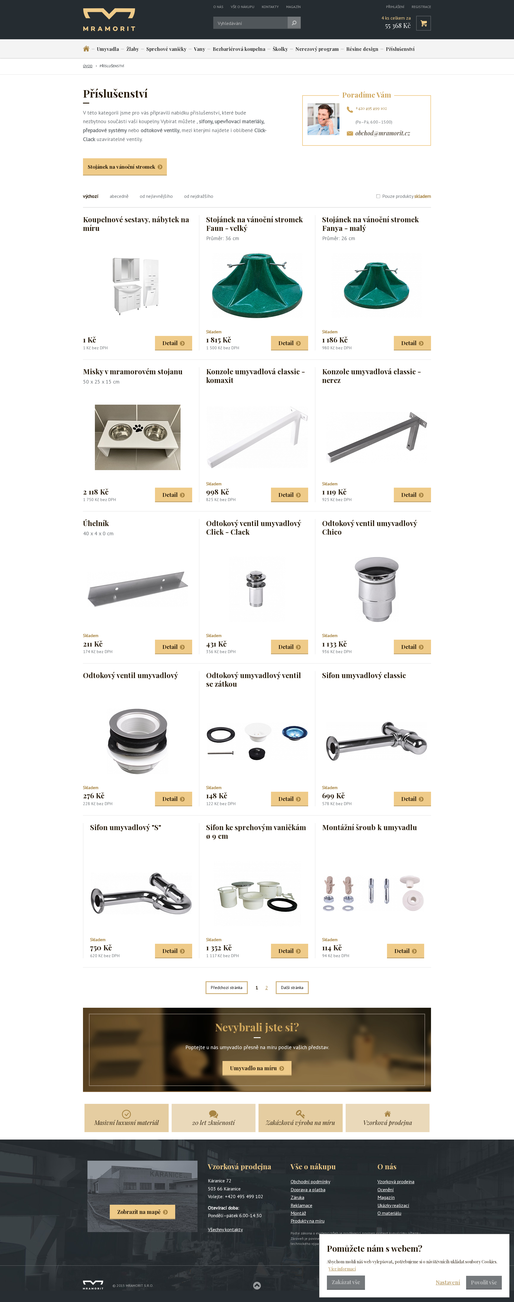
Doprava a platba (308, 1190)
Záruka (297, 1197)
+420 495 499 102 (371, 108)
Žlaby (132, 49)
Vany (199, 49)
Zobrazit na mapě (139, 1211)
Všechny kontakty (225, 1229)
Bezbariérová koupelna (239, 49)
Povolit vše (484, 1282)
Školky (280, 49)
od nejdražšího (198, 196)
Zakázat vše (346, 1282)
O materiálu (389, 1213)
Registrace (421, 6)
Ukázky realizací (393, 1205)
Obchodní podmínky (310, 1181)
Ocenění (385, 1190)
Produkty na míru (308, 1221)
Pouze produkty (406, 196)
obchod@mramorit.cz (382, 133)
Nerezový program (317, 49)
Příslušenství (400, 49)
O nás (218, 6)
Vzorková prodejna (395, 1181)
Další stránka (292, 987)
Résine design (362, 49)
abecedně (119, 196)
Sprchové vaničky (166, 49)
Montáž (298, 1213)
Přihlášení (395, 6)
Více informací (342, 1269)
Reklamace (301, 1205)
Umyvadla (108, 49)
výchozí (90, 196)
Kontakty (270, 6)
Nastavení (448, 1282)
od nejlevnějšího (156, 196)
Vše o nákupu (242, 6)
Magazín (293, 6)
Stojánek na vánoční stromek (121, 166)
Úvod (88, 66)
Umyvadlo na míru (253, 1068)
